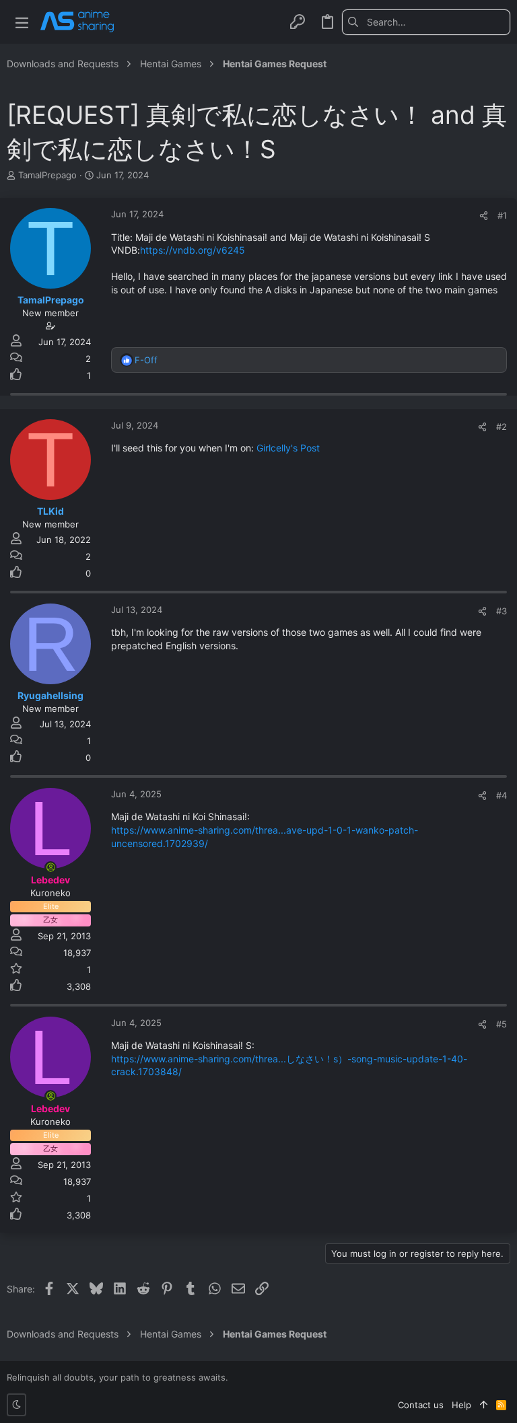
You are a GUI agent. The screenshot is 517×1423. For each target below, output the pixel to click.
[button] (22, 22)
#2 (501, 426)
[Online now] (50, 867)
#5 (501, 1024)
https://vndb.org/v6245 (192, 250)
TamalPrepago (47, 175)
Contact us (421, 1404)
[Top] (483, 1405)
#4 (501, 795)
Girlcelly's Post (288, 447)
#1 (502, 215)
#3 (501, 611)
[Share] (484, 215)
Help (461, 1404)
